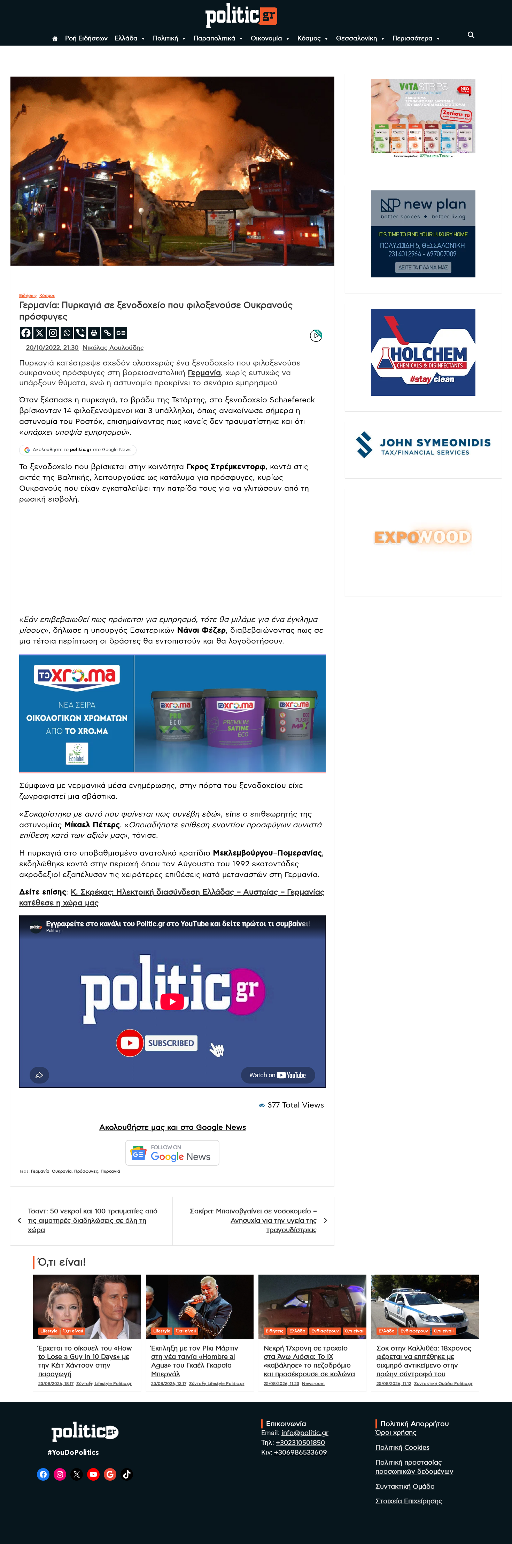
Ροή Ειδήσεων (86, 39)
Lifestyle (48, 1331)
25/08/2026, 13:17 (168, 1383)
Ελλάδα (126, 39)
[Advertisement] (172, 560)
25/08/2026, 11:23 (281, 1383)
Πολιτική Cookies (402, 1447)
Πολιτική (165, 39)
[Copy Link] (107, 333)
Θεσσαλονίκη (356, 39)
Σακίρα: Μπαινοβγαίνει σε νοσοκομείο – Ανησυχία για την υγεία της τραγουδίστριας (253, 1220)
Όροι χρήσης (396, 1432)
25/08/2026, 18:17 (55, 1383)
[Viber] (80, 333)
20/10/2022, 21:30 (52, 348)
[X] (39, 333)
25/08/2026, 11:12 (394, 1383)
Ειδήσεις (28, 295)
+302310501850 (300, 1443)
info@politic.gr (304, 1433)
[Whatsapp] (67, 333)
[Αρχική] (55, 39)
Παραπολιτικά (214, 39)
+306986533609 (300, 1452)
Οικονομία (266, 39)
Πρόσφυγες (86, 1171)
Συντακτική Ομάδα (405, 1486)
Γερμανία (204, 373)
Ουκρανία (62, 1171)
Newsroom (313, 1383)
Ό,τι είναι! (73, 1331)
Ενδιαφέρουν (325, 1331)
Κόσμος (309, 39)
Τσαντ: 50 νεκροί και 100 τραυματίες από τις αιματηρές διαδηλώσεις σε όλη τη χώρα (92, 1220)
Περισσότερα (413, 39)
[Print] (94, 333)
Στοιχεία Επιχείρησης (408, 1501)
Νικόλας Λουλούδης (113, 348)
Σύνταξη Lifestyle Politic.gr (104, 1383)
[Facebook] (26, 333)
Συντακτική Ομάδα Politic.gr (443, 1383)
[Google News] (121, 333)
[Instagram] (53, 333)
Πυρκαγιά (110, 1171)
